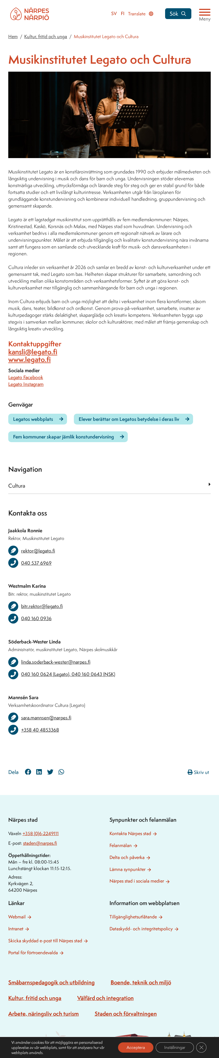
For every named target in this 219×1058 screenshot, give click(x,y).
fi (122, 13)
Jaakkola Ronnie (25, 530)
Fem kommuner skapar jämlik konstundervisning (63, 436)
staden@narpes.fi (40, 843)
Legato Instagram (26, 384)
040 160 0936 (36, 618)
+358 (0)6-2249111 (41, 834)
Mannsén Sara (23, 697)
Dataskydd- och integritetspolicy (141, 929)
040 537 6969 (36, 563)
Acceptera (136, 1047)
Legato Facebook (25, 377)
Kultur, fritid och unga (45, 37)
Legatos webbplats (33, 419)
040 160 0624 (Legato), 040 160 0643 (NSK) (68, 674)
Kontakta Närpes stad (130, 834)
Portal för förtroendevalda (33, 953)
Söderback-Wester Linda (34, 641)
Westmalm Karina (27, 586)
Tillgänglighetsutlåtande (133, 917)
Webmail (17, 917)
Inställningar (174, 1047)
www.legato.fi (29, 359)
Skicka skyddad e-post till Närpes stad (45, 941)
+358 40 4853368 (40, 730)
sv (114, 13)
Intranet (15, 929)
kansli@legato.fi (32, 352)
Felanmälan (121, 845)
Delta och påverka (127, 857)
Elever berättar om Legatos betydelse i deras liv (129, 419)
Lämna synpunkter (127, 869)
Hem (13, 37)
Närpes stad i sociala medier (137, 881)
